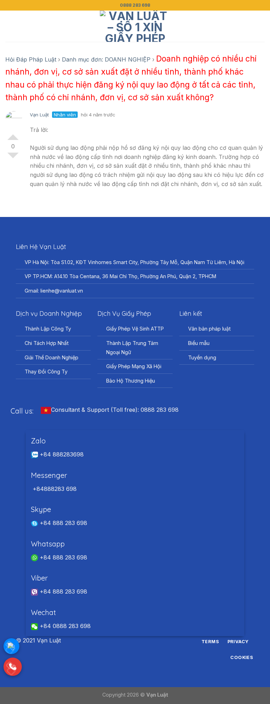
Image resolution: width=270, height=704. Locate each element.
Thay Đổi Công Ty (46, 372)
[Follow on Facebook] (122, 641)
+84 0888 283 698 (64, 625)
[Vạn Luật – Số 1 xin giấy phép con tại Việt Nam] (135, 26)
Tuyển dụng (202, 357)
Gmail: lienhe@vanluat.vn (54, 291)
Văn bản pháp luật (209, 329)
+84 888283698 (61, 454)
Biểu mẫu (199, 343)
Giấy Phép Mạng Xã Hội (133, 366)
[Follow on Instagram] (131, 641)
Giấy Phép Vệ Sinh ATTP (135, 329)
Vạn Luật (39, 114)
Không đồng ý (13, 158)
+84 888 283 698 (62, 522)
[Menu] (9, 26)
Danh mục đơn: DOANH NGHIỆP (106, 59)
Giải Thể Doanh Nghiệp (51, 357)
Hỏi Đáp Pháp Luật (30, 59)
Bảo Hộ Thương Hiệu (130, 381)
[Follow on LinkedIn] (148, 641)
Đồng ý (13, 134)
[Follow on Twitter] (139, 641)
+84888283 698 (54, 488)
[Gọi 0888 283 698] (13, 667)
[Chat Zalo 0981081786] (11, 646)
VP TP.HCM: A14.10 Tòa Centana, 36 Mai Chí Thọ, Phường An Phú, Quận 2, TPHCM (120, 276)
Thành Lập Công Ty (48, 329)
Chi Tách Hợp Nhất (47, 343)
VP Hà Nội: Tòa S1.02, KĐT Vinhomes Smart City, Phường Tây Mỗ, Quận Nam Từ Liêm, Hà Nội (134, 262)
